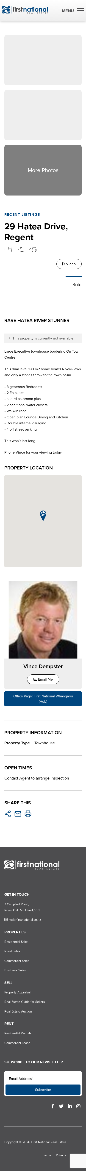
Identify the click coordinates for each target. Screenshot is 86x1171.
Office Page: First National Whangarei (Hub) (43, 698)
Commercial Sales (16, 960)
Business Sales (15, 970)
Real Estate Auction (18, 1011)
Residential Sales (16, 941)
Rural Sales (12, 951)
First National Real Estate (48, 1142)
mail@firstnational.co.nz (24, 919)
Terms (47, 1155)
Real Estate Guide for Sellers (24, 1001)
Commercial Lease (17, 1043)
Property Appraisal (17, 992)
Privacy (61, 1155)
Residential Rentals (17, 1033)
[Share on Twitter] (7, 813)
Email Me (45, 679)
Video (70, 264)
